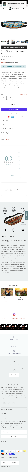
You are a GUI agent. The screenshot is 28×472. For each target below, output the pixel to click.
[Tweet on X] (5, 139)
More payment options (14, 113)
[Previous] (2, 327)
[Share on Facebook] (6, 139)
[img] (6, 56)
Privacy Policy (4, 457)
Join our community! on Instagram (14, 318)
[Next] (25, 327)
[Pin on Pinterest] (8, 139)
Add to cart (14, 104)
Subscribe (14, 437)
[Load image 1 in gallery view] (14, 25)
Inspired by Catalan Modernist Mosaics (14, 47)
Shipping (3, 62)
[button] (22, 152)
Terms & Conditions (13, 457)
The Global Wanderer (9, 467)
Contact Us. (14, 375)
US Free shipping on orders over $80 (14, 2)
